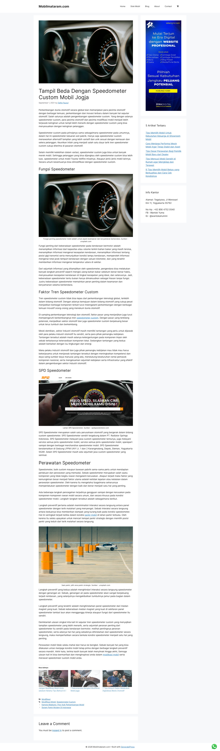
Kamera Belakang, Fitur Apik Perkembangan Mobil (63, 705)
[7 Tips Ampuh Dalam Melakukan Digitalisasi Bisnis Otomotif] (117, 678)
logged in (57, 730)
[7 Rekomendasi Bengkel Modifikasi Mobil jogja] (85, 678)
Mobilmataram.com (54, 6)
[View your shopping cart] (177, 6)
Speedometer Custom (66, 702)
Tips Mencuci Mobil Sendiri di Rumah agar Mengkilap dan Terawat (161, 162)
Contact (168, 6)
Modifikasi (46, 699)
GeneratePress (128, 747)
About (157, 6)
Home (122, 6)
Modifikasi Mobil (49, 702)
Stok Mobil (135, 6)
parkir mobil (91, 515)
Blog (147, 6)
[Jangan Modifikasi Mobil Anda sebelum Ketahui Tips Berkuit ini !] (53, 678)
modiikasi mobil (111, 654)
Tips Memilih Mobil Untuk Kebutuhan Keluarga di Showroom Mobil (163, 136)
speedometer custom (87, 318)
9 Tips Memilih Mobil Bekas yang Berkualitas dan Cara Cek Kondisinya (162, 172)
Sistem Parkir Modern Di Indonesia (56, 707)
